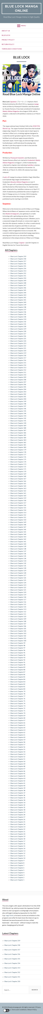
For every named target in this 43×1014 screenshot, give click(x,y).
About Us (6, 31)
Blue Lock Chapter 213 (18, 367)
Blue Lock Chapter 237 (18, 309)
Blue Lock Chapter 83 (17, 682)
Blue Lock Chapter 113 (18, 609)
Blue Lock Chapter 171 (18, 469)
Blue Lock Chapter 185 (18, 435)
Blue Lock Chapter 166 (18, 481)
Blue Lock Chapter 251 (18, 276)
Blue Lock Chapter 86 (17, 674)
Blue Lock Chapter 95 (17, 653)
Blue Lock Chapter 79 (17, 691)
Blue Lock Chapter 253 (18, 271)
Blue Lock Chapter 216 (18, 360)
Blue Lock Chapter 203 (18, 392)
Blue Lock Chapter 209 (18, 377)
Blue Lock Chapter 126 (18, 578)
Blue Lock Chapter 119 (18, 595)
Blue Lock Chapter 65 (17, 725)
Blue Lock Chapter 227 (18, 334)
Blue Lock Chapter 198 (18, 404)
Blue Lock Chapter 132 (18, 563)
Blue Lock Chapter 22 (17, 829)
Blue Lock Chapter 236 (18, 312)
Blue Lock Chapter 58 (17, 742)
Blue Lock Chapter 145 (18, 532)
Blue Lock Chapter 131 (18, 566)
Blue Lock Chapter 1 (17, 880)
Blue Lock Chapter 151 (18, 517)
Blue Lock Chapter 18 (17, 839)
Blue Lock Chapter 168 (18, 476)
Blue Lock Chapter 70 (17, 713)
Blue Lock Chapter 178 (18, 452)
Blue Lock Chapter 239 (18, 305)
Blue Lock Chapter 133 (18, 561)
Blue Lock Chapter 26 (17, 819)
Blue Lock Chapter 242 (18, 297)
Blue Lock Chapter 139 (18, 546)
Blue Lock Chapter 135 (18, 556)
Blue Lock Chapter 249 (18, 280)
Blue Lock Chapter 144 (18, 534)
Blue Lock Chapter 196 (18, 409)
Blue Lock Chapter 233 (18, 319)
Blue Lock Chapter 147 (18, 527)
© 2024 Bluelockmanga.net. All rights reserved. (18, 1007)
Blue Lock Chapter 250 (18, 278)
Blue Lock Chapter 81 (17, 686)
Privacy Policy (8, 40)
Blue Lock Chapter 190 (18, 423)
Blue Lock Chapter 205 (18, 387)
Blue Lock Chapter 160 (18, 496)
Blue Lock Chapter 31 (17, 807)
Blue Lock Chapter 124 (18, 583)
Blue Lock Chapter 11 (17, 856)
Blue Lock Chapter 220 (18, 351)
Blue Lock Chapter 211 (18, 372)
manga (36, 104)
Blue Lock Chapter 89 (17, 667)
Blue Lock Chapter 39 (17, 788)
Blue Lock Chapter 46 (17, 771)
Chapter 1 (22, 243)
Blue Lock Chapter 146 (18, 529)
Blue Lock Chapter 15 (17, 846)
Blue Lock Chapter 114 (18, 607)
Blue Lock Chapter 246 (18, 288)
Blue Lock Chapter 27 (17, 817)
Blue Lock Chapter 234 (18, 317)
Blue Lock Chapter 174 (18, 462)
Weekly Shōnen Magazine (11, 111)
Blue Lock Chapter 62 (17, 732)
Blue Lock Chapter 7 (17, 865)
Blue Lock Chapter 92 (17, 660)
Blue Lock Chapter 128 (18, 573)
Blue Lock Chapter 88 (17, 670)
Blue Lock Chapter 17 (17, 841)
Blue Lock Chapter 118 (18, 597)
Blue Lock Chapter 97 (17, 648)
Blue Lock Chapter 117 (18, 599)
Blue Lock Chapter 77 (17, 696)
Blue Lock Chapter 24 (17, 824)
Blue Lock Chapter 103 (18, 633)
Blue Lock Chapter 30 (17, 810)
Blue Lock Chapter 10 (17, 858)
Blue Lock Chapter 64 (17, 728)
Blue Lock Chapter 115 (18, 604)
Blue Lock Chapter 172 (18, 467)
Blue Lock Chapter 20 (17, 834)
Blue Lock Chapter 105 (18, 628)
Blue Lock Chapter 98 (17, 645)
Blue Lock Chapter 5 (17, 870)
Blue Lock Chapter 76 (17, 699)
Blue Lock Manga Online (21, 8)
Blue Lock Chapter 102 (18, 636)
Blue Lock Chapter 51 (17, 759)
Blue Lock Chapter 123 (18, 585)
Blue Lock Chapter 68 (17, 718)
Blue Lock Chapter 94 (17, 655)
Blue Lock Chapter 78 (17, 694)
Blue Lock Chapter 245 (18, 290)
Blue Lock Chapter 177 (18, 454)
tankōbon (31, 165)
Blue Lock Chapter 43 (17, 778)
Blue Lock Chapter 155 (18, 508)
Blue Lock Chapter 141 (18, 541)
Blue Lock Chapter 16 (17, 844)
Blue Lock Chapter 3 (17, 875)
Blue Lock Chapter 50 (17, 761)
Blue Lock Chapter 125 (18, 580)
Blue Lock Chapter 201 (18, 396)
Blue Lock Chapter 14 (17, 848)
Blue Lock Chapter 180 (18, 447)
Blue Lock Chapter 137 (18, 551)
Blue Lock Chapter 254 (18, 268)
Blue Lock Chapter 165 (18, 483)
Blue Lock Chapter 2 (17, 877)
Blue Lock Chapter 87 (17, 672)
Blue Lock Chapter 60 (17, 737)
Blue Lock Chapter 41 (17, 783)
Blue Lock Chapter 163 (18, 488)
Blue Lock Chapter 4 (17, 873)
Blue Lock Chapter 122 (18, 587)
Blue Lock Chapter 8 (17, 863)
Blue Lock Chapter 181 (18, 445)
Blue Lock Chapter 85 (17, 677)
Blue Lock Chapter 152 (18, 515)
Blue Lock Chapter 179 (18, 450)
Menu (23, 25)
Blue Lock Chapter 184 (18, 438)
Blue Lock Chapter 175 (18, 459)
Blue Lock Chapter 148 (18, 525)
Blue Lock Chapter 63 (17, 730)
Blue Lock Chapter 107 (18, 624)
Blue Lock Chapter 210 (18, 375)
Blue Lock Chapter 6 (17, 868)
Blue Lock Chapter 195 (18, 411)
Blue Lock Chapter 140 (18, 544)
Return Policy (8, 44)
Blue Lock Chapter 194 (18, 413)
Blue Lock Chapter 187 (18, 430)
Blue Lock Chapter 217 (18, 358)
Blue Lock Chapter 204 (18, 389)
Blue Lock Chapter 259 (18, 256)
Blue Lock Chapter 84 (17, 679)
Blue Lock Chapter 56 (17, 747)
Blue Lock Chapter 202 (18, 394)
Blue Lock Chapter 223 (18, 343)
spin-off (7, 177)
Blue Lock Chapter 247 (18, 285)
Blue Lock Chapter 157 (18, 503)
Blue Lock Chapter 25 (17, 822)
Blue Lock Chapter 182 (18, 442)
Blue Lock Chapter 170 (18, 471)
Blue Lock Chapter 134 (18, 558)
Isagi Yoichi (9, 915)
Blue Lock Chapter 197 (18, 406)
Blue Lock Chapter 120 (18, 592)
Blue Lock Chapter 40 (17, 786)
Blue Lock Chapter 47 (17, 769)
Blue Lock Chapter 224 (18, 341)
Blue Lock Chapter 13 (17, 851)
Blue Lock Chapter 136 (18, 554)
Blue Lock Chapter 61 (17, 735)
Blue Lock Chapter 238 (18, 307)
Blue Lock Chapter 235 (18, 314)
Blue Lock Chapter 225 (18, 338)
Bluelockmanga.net (12, 214)
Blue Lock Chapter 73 (17, 706)
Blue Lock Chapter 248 (18, 283)
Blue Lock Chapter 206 (18, 384)
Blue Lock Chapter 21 (17, 831)
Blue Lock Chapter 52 (17, 757)
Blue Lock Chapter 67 (17, 720)
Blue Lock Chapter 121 (18, 590)
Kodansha (31, 160)
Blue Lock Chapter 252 (18, 273)
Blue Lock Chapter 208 (18, 380)
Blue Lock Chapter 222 (18, 346)
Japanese (13, 102)
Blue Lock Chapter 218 (18, 355)
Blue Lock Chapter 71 (17, 711)
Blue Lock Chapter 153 (18, 512)
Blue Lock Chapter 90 (17, 665)
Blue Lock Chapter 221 (18, 348)
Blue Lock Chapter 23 (17, 827)
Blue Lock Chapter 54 (17, 752)
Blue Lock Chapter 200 (18, 399)
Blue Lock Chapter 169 (18, 474)
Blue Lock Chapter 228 (18, 331)
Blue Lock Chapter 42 (17, 781)
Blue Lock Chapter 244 (18, 293)
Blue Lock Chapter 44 (17, 776)
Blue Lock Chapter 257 (18, 261)
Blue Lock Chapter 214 (18, 365)
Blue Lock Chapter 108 (18, 621)
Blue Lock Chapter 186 (18, 433)
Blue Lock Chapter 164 (18, 486)
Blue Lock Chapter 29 (17, 812)
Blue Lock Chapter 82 (17, 684)
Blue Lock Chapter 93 (17, 657)
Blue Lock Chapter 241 (18, 300)
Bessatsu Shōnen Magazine (19, 182)
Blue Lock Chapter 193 (18, 416)
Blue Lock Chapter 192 (18, 418)
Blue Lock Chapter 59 (17, 740)
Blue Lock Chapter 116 (18, 602)
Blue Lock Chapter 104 (18, 631)
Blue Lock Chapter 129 (18, 570)
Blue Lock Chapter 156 (18, 505)
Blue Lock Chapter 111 (18, 614)
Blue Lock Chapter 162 (18, 491)
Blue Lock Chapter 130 (18, 568)
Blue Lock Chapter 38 (17, 790)
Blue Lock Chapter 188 (18, 428)
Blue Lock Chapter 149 (18, 522)
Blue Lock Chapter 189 (18, 425)
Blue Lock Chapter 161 (18, 493)
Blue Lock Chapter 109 (18, 619)
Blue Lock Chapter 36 (17, 795)
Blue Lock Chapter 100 (18, 641)
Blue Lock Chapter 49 (17, 764)
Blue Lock (6, 35)
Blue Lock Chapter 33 (17, 802)
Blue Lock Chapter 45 (17, 773)
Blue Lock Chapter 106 (18, 626)
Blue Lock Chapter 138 (18, 549)
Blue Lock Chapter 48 (17, 766)
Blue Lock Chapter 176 (18, 457)
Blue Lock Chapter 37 (17, 793)
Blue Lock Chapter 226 (18, 336)
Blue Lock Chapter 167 (18, 479)
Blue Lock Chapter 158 (18, 500)
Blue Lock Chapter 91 (17, 662)
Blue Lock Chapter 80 (17, 689)
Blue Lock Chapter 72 (17, 708)
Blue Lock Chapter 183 (18, 440)
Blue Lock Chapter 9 (17, 860)
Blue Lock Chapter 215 (18, 363)
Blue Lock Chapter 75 (17, 701)
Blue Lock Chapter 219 (18, 353)
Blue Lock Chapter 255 (18, 266)
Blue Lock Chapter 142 (18, 539)
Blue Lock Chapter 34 (17, 800)
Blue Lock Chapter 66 (17, 723)
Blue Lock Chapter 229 (18, 329)
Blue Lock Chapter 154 (18, 510)
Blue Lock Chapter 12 (17, 853)
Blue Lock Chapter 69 (17, 715)
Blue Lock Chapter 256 (18, 264)
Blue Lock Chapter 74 (17, 703)
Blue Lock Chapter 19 (17, 836)
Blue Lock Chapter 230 (18, 326)
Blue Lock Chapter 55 (17, 749)
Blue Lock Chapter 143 (18, 537)
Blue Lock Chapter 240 (18, 302)
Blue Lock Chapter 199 (18, 401)
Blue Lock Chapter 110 (18, 616)
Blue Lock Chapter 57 (17, 744)
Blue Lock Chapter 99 (17, 643)
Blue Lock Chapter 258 (18, 259)
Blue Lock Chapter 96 (17, 650)
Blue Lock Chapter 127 (18, 575)
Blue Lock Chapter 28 (17, 815)
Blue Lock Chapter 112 (18, 612)
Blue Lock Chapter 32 (17, 805)
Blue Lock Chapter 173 (18, 464)
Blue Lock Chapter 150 (18, 520)
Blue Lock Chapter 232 (18, 322)
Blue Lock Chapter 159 (18, 498)
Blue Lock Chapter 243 (18, 295)
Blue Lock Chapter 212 (18, 370)
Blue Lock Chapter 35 (17, 798)
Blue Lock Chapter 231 (18, 324)
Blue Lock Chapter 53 (17, 754)
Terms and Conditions (12, 49)
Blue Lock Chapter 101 (18, 638)
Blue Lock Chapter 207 (18, 382)
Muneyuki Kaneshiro (17, 158)
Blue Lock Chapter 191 (18, 421)
